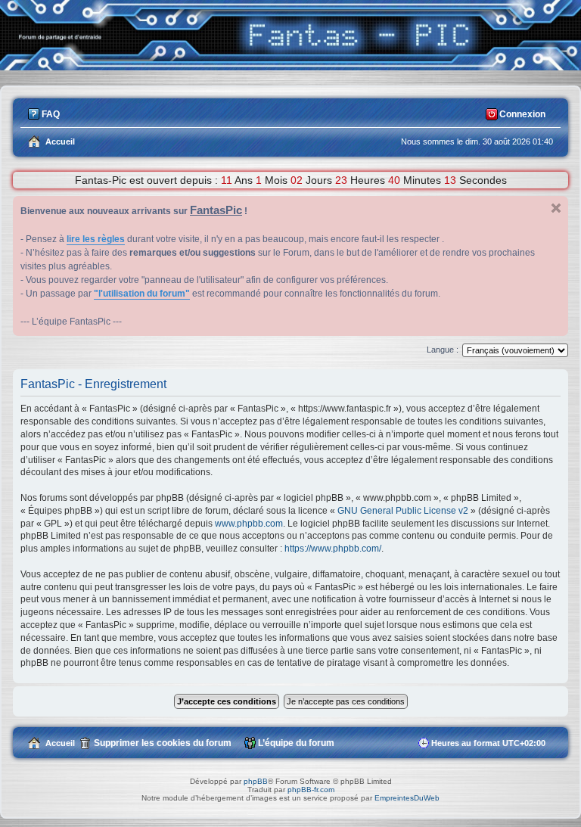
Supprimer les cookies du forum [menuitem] (162, 743)
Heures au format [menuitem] (488, 743)
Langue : (442, 349)
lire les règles (96, 239)
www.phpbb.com (249, 523)
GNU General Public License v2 (402, 510)
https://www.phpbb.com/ (332, 548)
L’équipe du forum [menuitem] (296, 743)
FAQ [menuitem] (51, 114)
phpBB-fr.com (310, 789)
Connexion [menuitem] (522, 114)
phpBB (256, 781)
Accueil (60, 743)
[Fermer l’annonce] (556, 208)
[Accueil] (290, 66)
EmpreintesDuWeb (407, 798)
